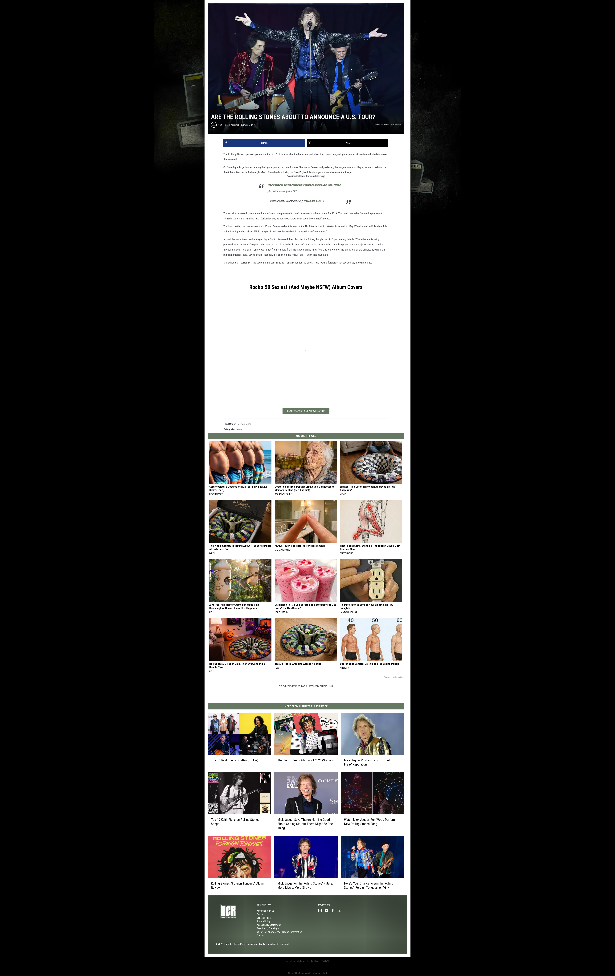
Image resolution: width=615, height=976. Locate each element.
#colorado (308, 184)
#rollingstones (275, 184)
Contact (261, 935)
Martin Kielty (223, 125)
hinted (272, 231)
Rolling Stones (236, 154)
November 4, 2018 (314, 200)
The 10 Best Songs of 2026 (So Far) (234, 760)
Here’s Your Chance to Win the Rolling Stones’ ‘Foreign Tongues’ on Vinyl (368, 885)
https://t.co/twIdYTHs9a (327, 184)
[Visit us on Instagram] (321, 910)
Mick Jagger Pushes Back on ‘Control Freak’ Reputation (368, 762)
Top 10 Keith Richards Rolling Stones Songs (235, 822)
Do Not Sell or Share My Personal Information (279, 932)
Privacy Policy (263, 921)
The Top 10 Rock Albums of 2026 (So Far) (305, 760)
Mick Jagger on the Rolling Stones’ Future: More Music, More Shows (305, 885)
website (354, 213)
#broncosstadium (293, 184)
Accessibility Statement (269, 925)
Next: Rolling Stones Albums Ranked (306, 411)
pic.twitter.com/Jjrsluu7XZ (282, 191)
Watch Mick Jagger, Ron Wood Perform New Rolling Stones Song (370, 822)
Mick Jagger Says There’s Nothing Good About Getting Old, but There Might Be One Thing (305, 824)
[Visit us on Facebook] (334, 910)
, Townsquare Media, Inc (257, 944)
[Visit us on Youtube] (327, 910)
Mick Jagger (261, 231)
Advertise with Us (265, 911)
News (239, 429)
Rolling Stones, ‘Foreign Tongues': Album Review (237, 885)
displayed (362, 167)
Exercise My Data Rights (269, 928)
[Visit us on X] (340, 910)
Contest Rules (264, 918)
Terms (260, 914)
